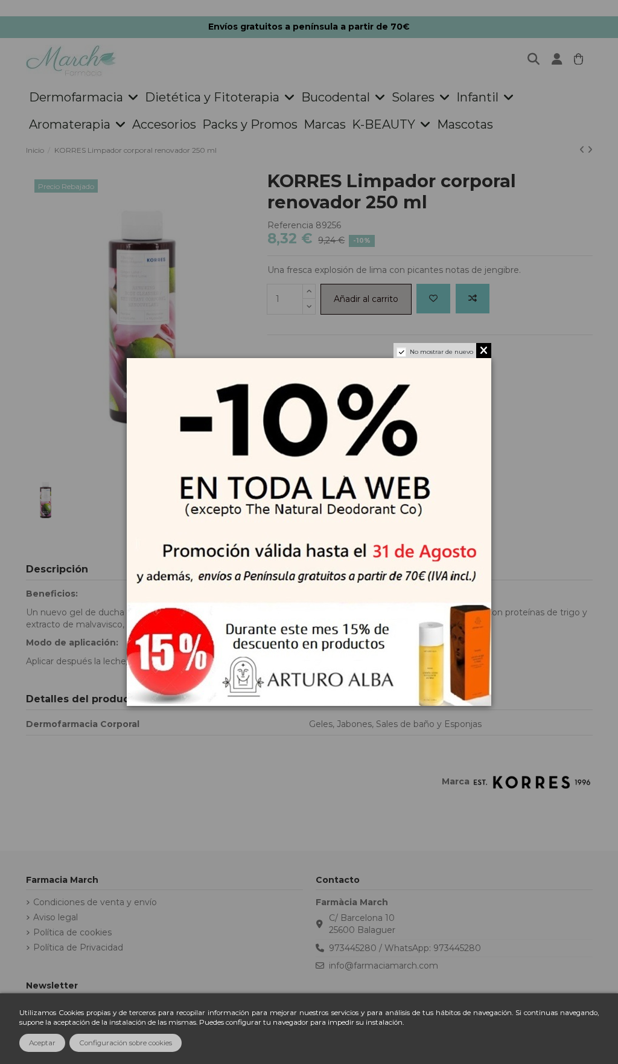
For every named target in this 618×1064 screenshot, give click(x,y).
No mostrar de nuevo (441, 352)
